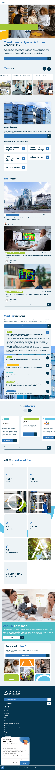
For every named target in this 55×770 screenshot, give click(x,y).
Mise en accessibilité (8, 734)
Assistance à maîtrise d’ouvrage (37, 149)
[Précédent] (44, 69)
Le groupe (6, 713)
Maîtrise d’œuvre (36, 157)
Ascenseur (6, 725)
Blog (5, 717)
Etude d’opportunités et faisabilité (12, 158)
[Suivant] (49, 69)
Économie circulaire (8, 729)
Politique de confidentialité (23, 767)
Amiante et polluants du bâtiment (11, 723)
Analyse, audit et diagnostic (12, 149)
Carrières (6, 715)
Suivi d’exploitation (13, 167)
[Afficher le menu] (51, 3)
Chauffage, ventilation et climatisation (12, 727)
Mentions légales (34, 767)
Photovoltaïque (7, 736)
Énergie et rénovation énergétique (11, 732)
